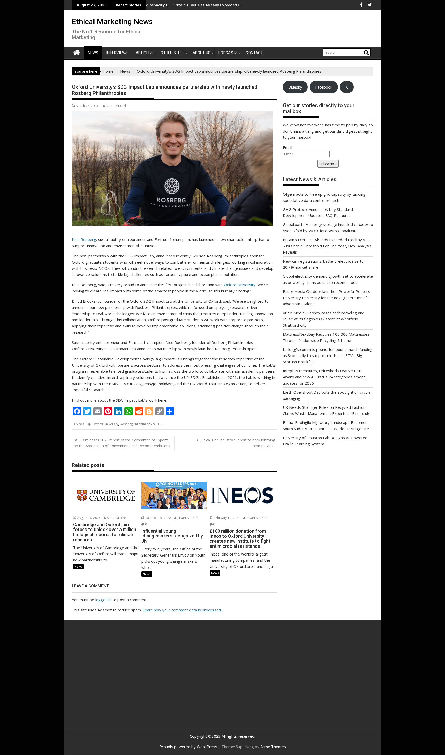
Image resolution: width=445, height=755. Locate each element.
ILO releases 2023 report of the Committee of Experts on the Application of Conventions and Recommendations (122, 443)
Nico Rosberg (84, 239)
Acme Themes (273, 746)
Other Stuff (173, 52)
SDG (160, 424)
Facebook (323, 87)
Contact (254, 52)
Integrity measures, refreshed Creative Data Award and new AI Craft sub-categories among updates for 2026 (324, 377)
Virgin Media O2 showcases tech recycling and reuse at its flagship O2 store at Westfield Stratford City (323, 319)
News (93, 52)
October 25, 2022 (158, 518)
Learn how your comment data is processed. (182, 609)
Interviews (117, 52)
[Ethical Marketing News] (77, 51)
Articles (144, 52)
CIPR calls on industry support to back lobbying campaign (236, 443)
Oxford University (239, 284)
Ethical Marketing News (112, 21)
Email (287, 147)
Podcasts (228, 52)
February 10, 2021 (226, 518)
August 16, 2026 (88, 518)
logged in (103, 599)
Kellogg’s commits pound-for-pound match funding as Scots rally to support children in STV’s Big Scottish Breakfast (327, 355)
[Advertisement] (121, 680)
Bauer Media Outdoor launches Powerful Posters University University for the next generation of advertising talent (326, 297)
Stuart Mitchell (116, 105)
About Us (201, 52)
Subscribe (328, 163)
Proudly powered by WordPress (188, 746)
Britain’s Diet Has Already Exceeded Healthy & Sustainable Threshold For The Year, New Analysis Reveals (327, 246)
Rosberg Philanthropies (137, 424)
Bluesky (295, 87)
